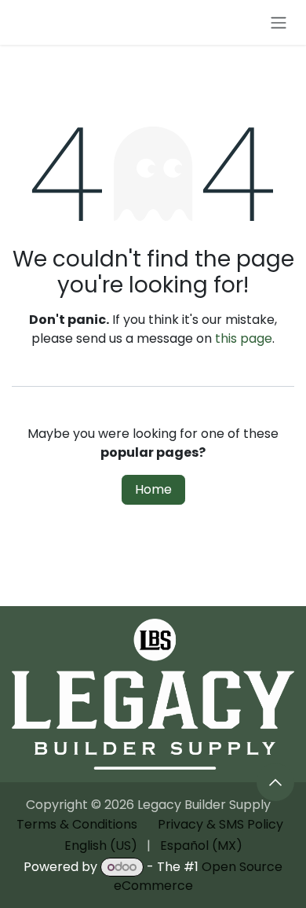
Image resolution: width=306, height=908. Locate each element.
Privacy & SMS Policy (220, 824)
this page (243, 338)
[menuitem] (100, 846)
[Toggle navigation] (278, 22)
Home (153, 489)
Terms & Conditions (76, 824)
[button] (275, 782)
